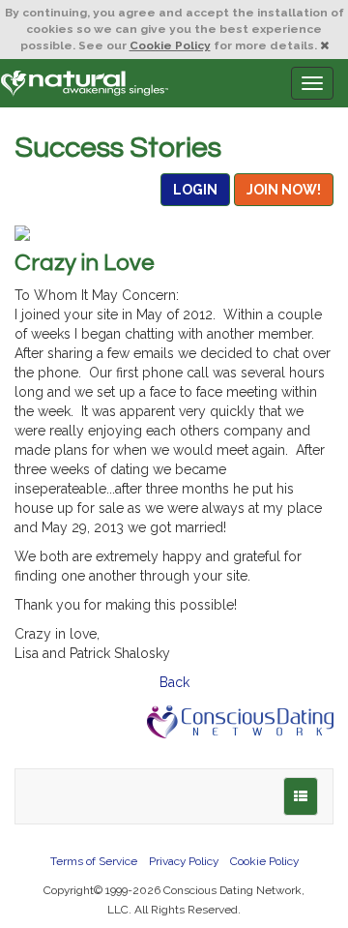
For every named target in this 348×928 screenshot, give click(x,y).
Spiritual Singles (84, 83)
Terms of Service (93, 861)
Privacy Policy (183, 861)
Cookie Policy (170, 45)
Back (174, 682)
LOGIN (195, 189)
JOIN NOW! (283, 189)
